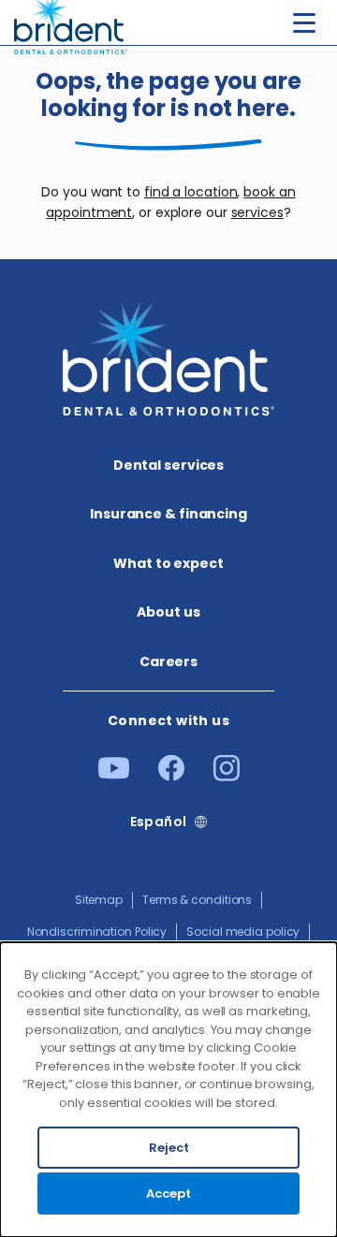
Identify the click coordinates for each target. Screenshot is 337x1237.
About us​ (168, 612)
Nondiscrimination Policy (97, 931)
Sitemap (99, 900)
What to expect (168, 563)
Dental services (169, 465)
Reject (169, 1148)
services (257, 212)
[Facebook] (171, 776)
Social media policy (243, 931)
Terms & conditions (197, 900)
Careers (168, 661)
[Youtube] (113, 774)
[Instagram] (226, 776)
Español (158, 822)
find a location (191, 191)
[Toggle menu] (304, 23)
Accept (168, 1193)
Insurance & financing (168, 513)
